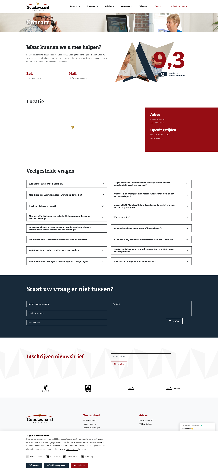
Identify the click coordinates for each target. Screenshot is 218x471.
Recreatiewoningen (91, 428)
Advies (108, 6)
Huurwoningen (89, 424)
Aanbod (73, 6)
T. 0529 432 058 (33, 78)
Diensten (91, 6)
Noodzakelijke (36, 456)
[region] (72, 130)
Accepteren (79, 465)
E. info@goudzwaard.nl (78, 78)
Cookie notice (72, 449)
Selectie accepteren (56, 465)
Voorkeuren (72, 456)
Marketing (89, 456)
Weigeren (34, 465)
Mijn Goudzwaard (179, 6)
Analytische (55, 456)
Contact (158, 6)
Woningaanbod (89, 420)
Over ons (125, 6)
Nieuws (143, 6)
